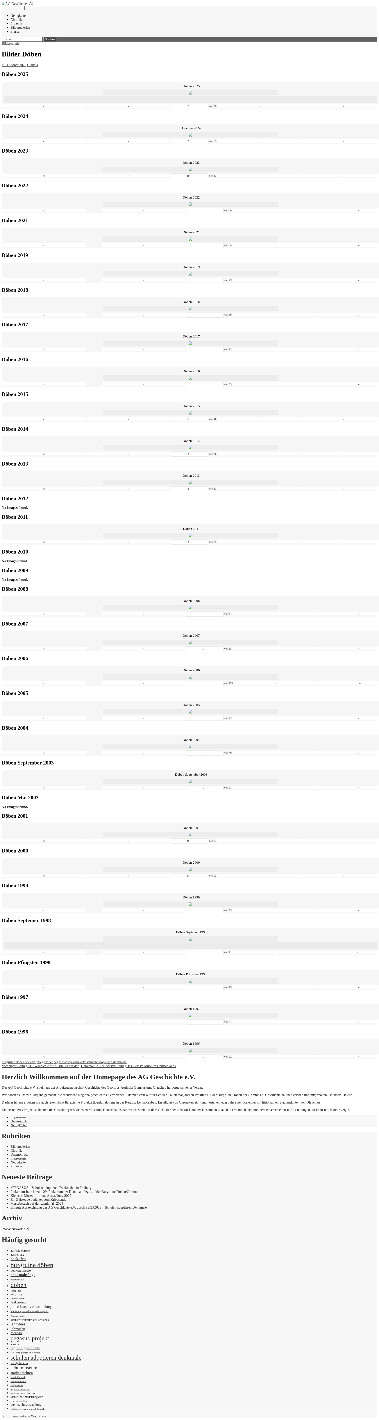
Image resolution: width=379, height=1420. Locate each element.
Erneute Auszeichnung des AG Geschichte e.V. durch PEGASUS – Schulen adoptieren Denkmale (79, 1207)
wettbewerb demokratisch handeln (28, 1409)
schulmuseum (24, 1367)
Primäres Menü (13, 8)
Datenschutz (19, 1121)
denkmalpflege (35, 1062)
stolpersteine (17, 1385)
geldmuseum (18, 1302)
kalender (18, 1315)
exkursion (17, 1294)
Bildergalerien (20, 27)
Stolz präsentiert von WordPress (24, 1416)
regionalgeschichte (25, 1348)
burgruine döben (13, 1062)
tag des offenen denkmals (23, 1393)
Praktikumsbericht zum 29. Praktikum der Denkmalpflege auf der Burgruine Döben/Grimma (74, 1191)
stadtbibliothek (18, 1377)
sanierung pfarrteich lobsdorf (25, 1352)
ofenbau (16, 1333)
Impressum (18, 1117)
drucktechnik (17, 1279)
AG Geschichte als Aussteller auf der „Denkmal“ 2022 (52, 1066)
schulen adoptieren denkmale (106, 1062)
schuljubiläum (19, 1363)
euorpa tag (16, 1291)
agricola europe (20, 1250)
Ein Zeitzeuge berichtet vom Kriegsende (38, 1199)
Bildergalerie (11, 43)
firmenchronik (18, 1298)
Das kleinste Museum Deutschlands (139, 1066)
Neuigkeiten (19, 16)
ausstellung (17, 1254)
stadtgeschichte (18, 1381)
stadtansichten (22, 1373)
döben (49, 1062)
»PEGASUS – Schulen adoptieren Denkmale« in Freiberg (51, 1188)
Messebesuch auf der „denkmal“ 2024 (37, 1203)
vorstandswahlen (19, 1401)
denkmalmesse (21, 1270)
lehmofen (18, 1329)
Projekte (16, 23)
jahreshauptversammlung (31, 1306)
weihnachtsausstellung (26, 1404)
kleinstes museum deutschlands (30, 1320)
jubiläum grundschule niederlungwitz (29, 1311)
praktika (80, 1062)
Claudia (32, 65)
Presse (15, 31)
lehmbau (18, 1324)
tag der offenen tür (20, 1389)
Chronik (16, 19)
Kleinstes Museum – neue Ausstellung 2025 (41, 1195)
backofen (18, 1259)
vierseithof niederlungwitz (27, 1397)
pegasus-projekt (64, 1062)
